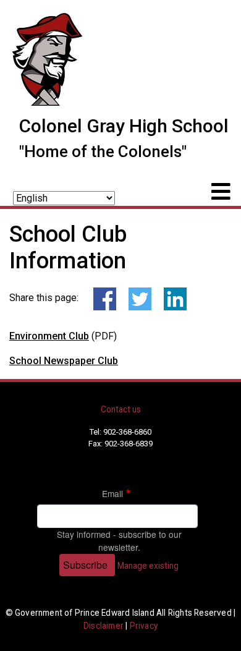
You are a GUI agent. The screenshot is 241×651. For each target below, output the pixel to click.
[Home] (48, 57)
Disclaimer (103, 626)
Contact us (121, 409)
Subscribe (85, 565)
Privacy (144, 626)
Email (112, 493)
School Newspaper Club (63, 361)
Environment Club (49, 336)
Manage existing (148, 566)
